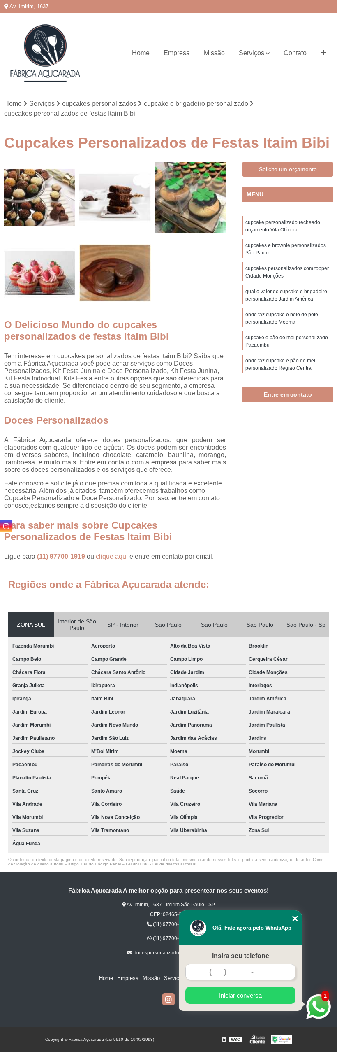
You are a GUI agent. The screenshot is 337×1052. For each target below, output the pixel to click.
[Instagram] (168, 999)
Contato (295, 52)
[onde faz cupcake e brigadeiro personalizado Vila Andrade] (39, 197)
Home (141, 52)
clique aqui (112, 556)
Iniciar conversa (240, 995)
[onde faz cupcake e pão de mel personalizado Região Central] (114, 272)
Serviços (251, 52)
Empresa (177, 52)
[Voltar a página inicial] (45, 53)
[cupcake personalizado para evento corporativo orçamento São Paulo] (39, 272)
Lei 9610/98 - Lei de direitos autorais (161, 864)
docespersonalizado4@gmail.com (171, 953)
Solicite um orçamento (288, 169)
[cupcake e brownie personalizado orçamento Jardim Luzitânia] (114, 197)
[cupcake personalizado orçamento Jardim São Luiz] (190, 197)
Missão (214, 52)
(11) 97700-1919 (62, 556)
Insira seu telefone (240, 955)
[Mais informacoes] (323, 53)
